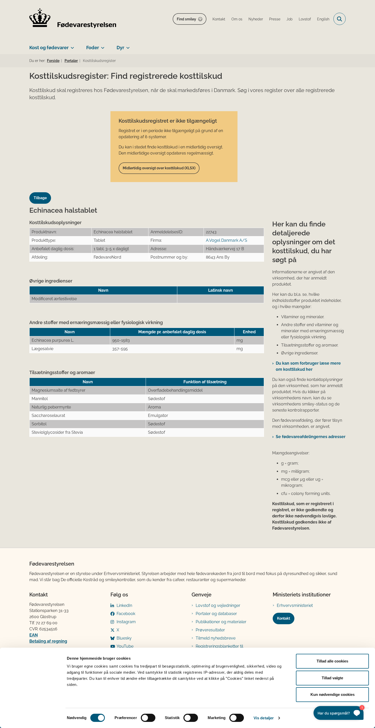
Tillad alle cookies (332, 661)
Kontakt (283, 618)
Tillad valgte (332, 678)
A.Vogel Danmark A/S (226, 240)
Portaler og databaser (216, 613)
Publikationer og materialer (221, 621)
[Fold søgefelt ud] (339, 19)
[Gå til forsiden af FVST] (72, 19)
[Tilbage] (42, 193)
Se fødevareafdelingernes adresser (310, 436)
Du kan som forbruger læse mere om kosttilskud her (308, 366)
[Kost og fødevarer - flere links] (71, 45)
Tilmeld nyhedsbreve (215, 638)
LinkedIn (124, 605)
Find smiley (186, 19)
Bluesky (124, 638)
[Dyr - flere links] (127, 45)
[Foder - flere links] (101, 45)
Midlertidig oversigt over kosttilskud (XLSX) (159, 168)
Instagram (126, 621)
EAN (33, 635)
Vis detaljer (264, 718)
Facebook (126, 613)
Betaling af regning (48, 641)
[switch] (148, 718)
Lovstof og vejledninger (218, 605)
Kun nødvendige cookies (332, 694)
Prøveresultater (210, 630)
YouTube (125, 646)
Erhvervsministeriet (295, 605)
